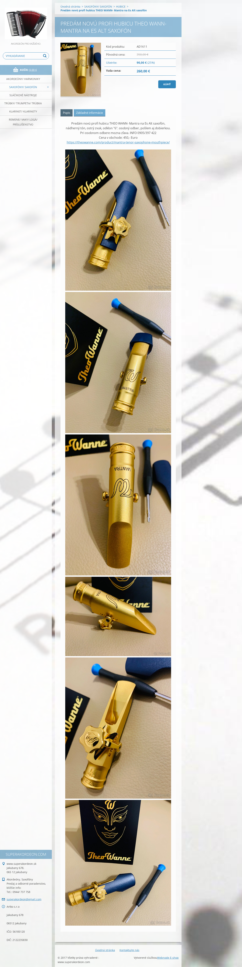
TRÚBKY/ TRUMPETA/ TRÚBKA (23, 103)
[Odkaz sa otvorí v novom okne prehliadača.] (80, 70)
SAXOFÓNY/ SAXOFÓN (23, 87)
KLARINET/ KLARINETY (23, 111)
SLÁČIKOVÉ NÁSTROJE (23, 95)
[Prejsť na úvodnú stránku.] (26, 21)
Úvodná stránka (70, 6)
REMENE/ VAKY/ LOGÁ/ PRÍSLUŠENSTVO (23, 122)
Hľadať (45, 55)
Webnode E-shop (168, 957)
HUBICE (121, 6)
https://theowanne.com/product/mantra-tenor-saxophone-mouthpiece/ (118, 142)
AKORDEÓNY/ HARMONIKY (23, 79)
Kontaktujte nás (129, 950)
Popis (66, 113)
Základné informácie (89, 113)
